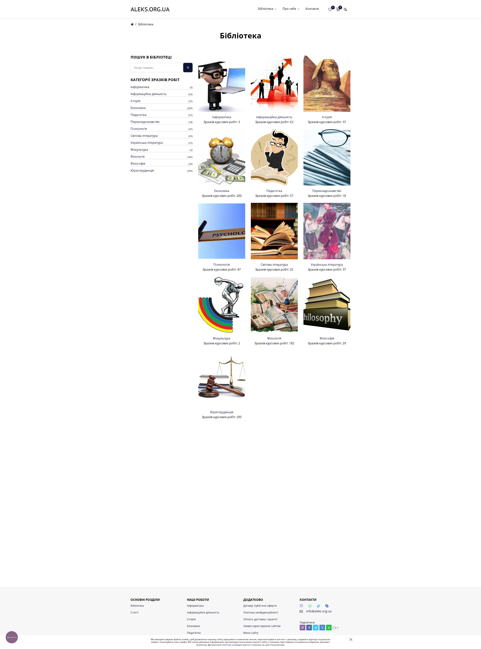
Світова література (144, 135)
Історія (135, 100)
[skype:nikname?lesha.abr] (328, 607)
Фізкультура (139, 149)
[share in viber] (302, 627)
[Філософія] (326, 305)
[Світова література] (274, 231)
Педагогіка (138, 114)
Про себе (289, 9)
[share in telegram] (315, 627)
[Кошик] (338, 9)
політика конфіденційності (237, 644)
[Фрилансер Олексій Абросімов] (150, 9)
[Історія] (326, 83)
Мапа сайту (250, 633)
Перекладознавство (145, 121)
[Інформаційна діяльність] (274, 83)
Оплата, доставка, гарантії (260, 619)
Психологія (139, 128)
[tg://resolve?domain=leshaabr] (319, 607)
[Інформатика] (221, 83)
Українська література (147, 142)
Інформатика (140, 86)
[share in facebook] (309, 627)
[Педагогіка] (274, 157)
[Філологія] (274, 305)
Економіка (138, 107)
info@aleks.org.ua (318, 611)
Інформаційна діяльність (148, 93)
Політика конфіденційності (260, 612)
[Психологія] (221, 231)
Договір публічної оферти (260, 605)
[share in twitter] (322, 627)
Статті (134, 612)
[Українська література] (326, 231)
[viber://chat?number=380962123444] (302, 607)
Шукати (188, 67)
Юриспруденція (142, 170)
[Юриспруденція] (221, 378)
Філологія (138, 156)
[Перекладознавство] (326, 157)
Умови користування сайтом (261, 626)
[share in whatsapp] (329, 627)
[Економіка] (221, 157)
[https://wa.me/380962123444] (311, 607)
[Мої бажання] (330, 9)
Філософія (138, 163)
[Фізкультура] (221, 305)
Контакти (312, 9)
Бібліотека (265, 9)
